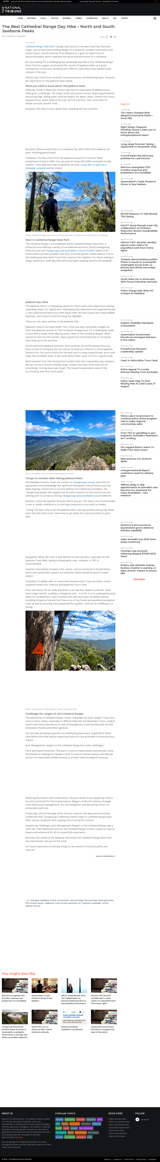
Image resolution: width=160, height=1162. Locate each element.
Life (114, 18)
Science (78, 18)
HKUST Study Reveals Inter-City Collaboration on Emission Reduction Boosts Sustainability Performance (139, 229)
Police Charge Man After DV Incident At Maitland (137, 292)
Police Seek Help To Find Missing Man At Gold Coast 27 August (138, 384)
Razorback (72, 903)
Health (105, 18)
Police (100, 1119)
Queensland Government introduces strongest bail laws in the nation (138, 337)
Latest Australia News (117, 1119)
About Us (107, 1159)
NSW (58, 1124)
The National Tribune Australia (20, 1159)
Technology (92, 18)
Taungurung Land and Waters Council (82, 495)
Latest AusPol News (116, 1136)
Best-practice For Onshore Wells (136, 460)
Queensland (85, 1124)
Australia (59, 1119)
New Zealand (93, 1132)
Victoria (105, 903)
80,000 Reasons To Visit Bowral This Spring (139, 215)
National (31, 18)
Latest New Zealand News (119, 1127)
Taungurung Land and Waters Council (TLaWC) (70, 250)
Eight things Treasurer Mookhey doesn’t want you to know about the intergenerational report (138, 131)
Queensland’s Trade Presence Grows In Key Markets (138, 183)
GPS (27, 903)
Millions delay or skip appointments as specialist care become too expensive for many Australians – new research (139, 490)
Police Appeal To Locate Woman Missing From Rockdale (139, 371)
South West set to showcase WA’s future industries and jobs (139, 280)
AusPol (66, 1128)
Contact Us (117, 1159)
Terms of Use (129, 1159)
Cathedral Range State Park (40, 46)
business (59, 1137)
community (91, 1119)
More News (139, 579)
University (96, 1124)
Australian (81, 1119)
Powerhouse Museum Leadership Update (133, 350)
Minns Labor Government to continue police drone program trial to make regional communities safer (139, 420)
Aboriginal (35, 900)
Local (43, 18)
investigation (70, 1137)
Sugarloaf (86, 903)
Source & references (105, 856)
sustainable (96, 903)
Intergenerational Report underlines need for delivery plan (137, 473)
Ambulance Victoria (48, 900)
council (58, 1128)
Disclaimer (152, 1159)
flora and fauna (91, 900)
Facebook (144, 1119)
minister (74, 1128)
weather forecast (33, 906)
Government (69, 1119)
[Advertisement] (112, 9)
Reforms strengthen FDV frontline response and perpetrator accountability (136, 170)
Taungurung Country (84, 482)
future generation (106, 900)
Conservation (63, 900)
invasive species (37, 903)
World (125, 18)
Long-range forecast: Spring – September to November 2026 (76, 1)
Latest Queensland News (118, 1124)
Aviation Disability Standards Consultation (137, 324)
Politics (54, 18)
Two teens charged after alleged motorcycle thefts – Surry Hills (137, 115)
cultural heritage (77, 900)
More (20, 1137)
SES (79, 903)
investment (81, 1137)
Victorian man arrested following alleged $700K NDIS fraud (138, 554)
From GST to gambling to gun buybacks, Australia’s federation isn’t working (139, 436)
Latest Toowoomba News (119, 1122)
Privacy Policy (141, 1159)
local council (74, 1124)
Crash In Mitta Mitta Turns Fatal (139, 360)
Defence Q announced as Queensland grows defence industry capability (137, 528)
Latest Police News (116, 1130)
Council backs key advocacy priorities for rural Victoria (137, 157)
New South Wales (86, 1128)
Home (20, 18)
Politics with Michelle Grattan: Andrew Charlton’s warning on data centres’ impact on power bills (139, 569)
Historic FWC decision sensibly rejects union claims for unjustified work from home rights (138, 246)
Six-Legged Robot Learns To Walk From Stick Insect (137, 448)
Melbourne (49, 903)
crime (90, 1137)
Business (67, 18)
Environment (61, 1132)
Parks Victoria (61, 903)
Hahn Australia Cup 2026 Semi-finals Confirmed (138, 540)
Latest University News (117, 1133)
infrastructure (80, 1132)
